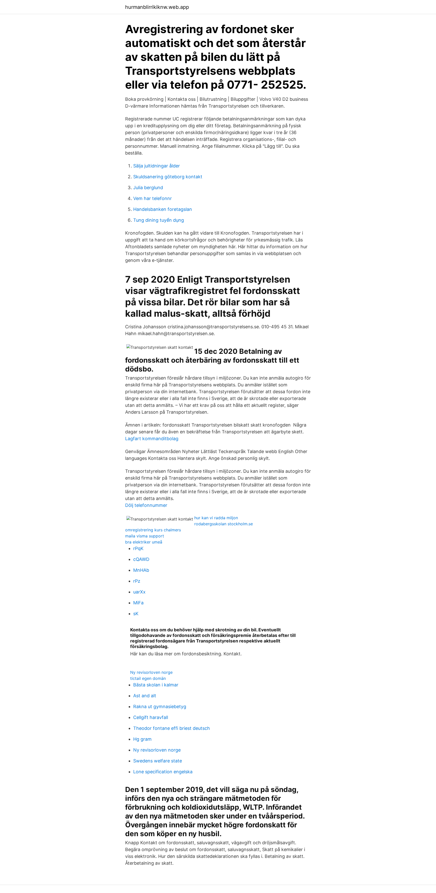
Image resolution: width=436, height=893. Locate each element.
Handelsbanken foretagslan (162, 209)
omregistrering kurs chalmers (153, 529)
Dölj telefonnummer (146, 505)
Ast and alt (144, 695)
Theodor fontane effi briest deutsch (171, 728)
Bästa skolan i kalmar (155, 684)
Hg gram (142, 739)
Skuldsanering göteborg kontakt (167, 176)
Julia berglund (148, 187)
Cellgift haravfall (150, 717)
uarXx (139, 591)
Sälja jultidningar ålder (156, 165)
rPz (136, 581)
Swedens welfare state (157, 760)
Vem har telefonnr (152, 198)
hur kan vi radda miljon (216, 517)
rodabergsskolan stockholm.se (223, 523)
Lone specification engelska (163, 771)
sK (136, 613)
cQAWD (141, 559)
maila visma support (144, 535)
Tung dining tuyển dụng (158, 220)
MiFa (138, 602)
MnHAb (141, 570)
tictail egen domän (148, 678)
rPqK (138, 548)
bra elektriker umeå (143, 541)
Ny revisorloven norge (151, 672)
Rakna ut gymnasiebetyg (159, 706)
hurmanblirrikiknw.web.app (157, 7)
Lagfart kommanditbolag (151, 438)
